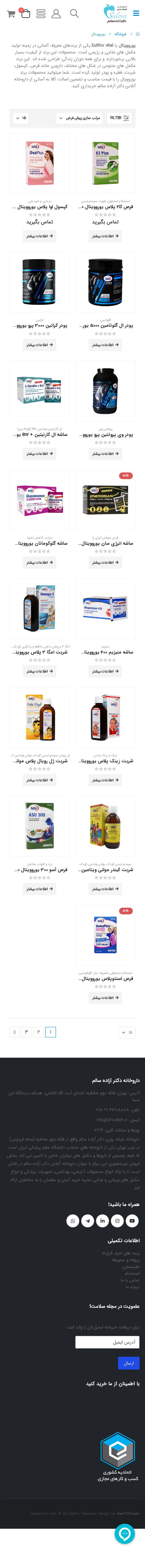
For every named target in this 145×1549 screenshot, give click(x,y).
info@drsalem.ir (111, 1120)
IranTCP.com (128, 1514)
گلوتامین (105, 320)
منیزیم (105, 646)
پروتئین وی (105, 429)
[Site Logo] (115, 13)
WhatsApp (73, 1221)
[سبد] (10, 13)
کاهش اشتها (35, 537)
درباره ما (133, 1286)
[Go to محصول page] (105, 163)
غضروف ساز (101, 973)
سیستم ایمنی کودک (45, 755)
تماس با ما (130, 1280)
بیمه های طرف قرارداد (121, 1253)
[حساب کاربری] (56, 13)
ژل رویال (64, 755)
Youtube (132, 1221)
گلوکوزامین (85, 973)
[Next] (14, 1032)
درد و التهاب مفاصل (39, 864)
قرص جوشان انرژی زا (105, 537)
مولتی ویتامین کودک (19, 755)
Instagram (117, 1221)
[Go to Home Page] (138, 34)
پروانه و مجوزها (126, 1259)
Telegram (87, 1221)
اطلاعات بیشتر (103, 236)
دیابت (48, 537)
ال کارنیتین (55, 429)
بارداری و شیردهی (39, 201)
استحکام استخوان (119, 201)
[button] (134, 13)
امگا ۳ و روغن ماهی (57, 646)
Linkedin (102, 1221)
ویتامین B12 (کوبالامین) (32, 429)
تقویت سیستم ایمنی (93, 201)
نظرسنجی (131, 1266)
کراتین (40, 320)
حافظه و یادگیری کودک (27, 646)
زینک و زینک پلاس (105, 755)
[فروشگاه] (40, 13)
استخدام (132, 1273)
